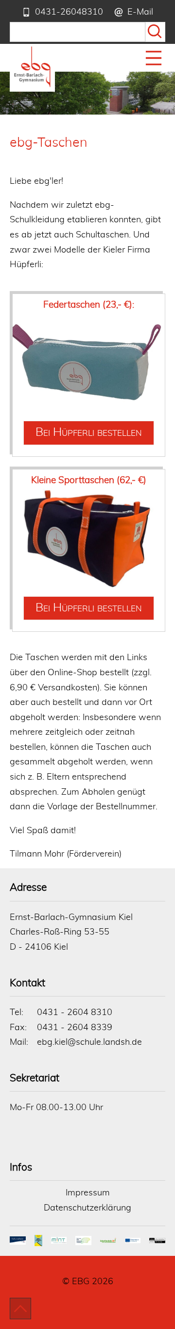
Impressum (88, 1193)
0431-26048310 (69, 12)
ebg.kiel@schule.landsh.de (89, 1042)
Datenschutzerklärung (87, 1208)
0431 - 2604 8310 (74, 1012)
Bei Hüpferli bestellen (88, 432)
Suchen (155, 32)
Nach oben (20, 1308)
